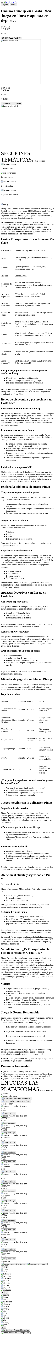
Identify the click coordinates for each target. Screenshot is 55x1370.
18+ (3, 1327)
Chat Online (20, 1264)
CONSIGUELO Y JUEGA (11, 38)
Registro (5, 5)
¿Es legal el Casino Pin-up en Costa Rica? (20, 1072)
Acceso (13, 5)
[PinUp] (4, 204)
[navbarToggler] (2, 2)
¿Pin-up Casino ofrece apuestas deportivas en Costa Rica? (26, 1076)
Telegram (43, 1264)
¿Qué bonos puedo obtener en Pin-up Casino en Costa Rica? (27, 1074)
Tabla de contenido (16, 199)
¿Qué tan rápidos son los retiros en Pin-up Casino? (23, 1078)
